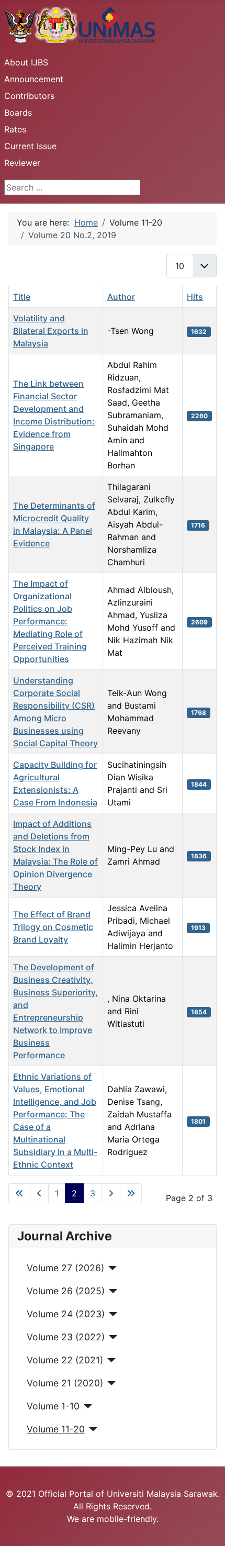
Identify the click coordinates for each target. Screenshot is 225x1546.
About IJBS (26, 62)
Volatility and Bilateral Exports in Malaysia (50, 331)
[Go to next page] (111, 1193)
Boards (18, 112)
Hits (195, 297)
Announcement (33, 79)
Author (121, 297)
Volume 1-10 (53, 1406)
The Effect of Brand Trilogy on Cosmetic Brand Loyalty (53, 927)
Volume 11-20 (56, 1429)
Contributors (29, 96)
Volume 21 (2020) (65, 1382)
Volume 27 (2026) (65, 1267)
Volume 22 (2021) (65, 1359)
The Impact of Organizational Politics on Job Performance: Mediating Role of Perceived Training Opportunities (50, 621)
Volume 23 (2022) (66, 1336)
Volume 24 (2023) (66, 1313)
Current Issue (30, 146)
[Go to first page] (19, 1193)
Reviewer (22, 163)
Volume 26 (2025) (66, 1290)
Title (21, 297)
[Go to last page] (131, 1193)
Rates (15, 129)
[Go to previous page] (39, 1193)
